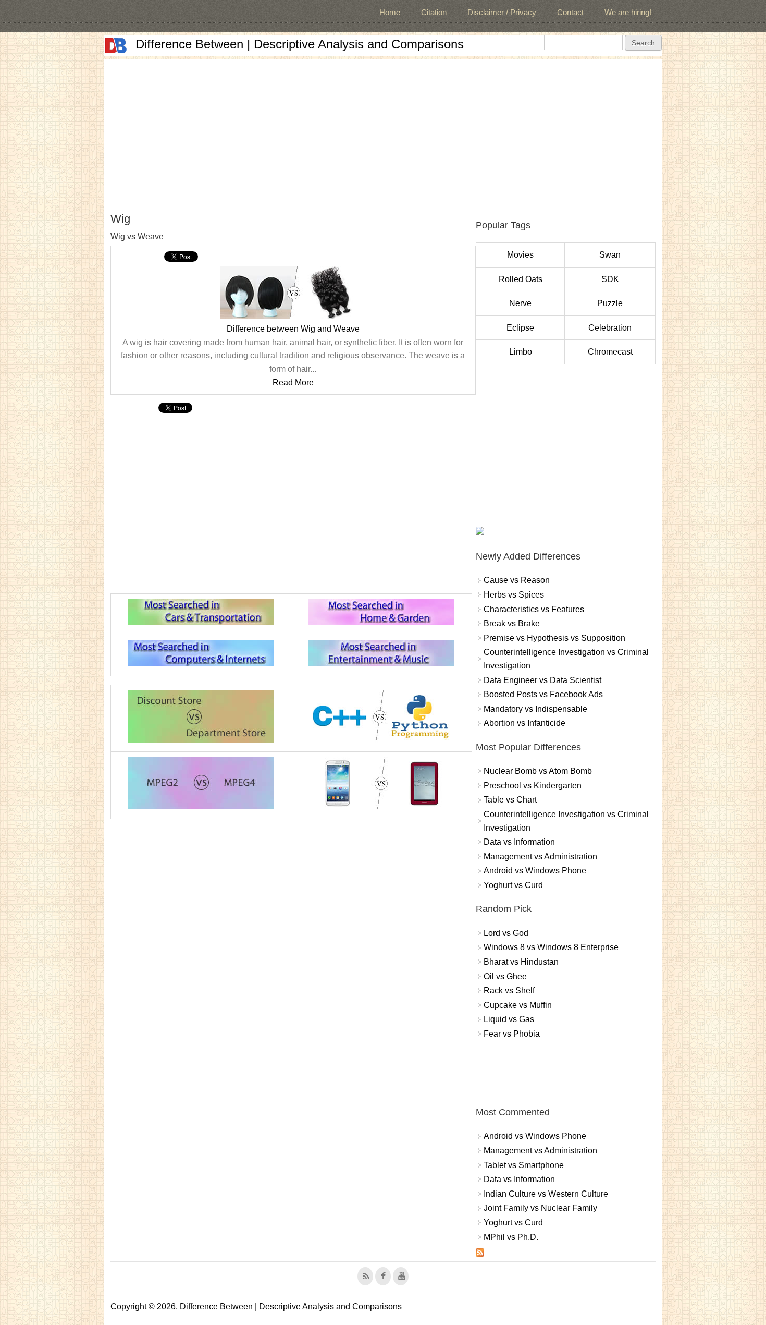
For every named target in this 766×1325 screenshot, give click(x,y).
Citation (434, 12)
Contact (570, 12)
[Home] (115, 45)
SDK (610, 279)
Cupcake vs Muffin (518, 1005)
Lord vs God (506, 933)
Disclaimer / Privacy (501, 12)
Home (389, 12)
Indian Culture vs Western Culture (546, 1193)
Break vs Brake (512, 623)
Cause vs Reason (517, 580)
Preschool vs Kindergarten (533, 785)
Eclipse (520, 327)
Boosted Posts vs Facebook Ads (543, 694)
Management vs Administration (540, 856)
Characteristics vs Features (534, 609)
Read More (293, 382)
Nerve (520, 303)
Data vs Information (519, 841)
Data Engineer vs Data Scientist (542, 680)
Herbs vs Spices (514, 594)
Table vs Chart (510, 799)
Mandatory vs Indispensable (535, 708)
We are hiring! (627, 12)
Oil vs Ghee (505, 976)
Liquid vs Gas (509, 1019)
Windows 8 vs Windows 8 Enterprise (551, 947)
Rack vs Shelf (509, 990)
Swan (610, 254)
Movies (520, 254)
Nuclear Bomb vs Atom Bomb (538, 771)
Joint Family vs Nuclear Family (540, 1208)
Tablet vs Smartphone (524, 1165)
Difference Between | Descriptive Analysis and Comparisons (299, 44)
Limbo (520, 351)
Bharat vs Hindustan (521, 961)
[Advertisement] (383, 132)
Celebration (610, 327)
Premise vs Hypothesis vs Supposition (554, 638)
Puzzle (610, 303)
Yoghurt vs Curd (513, 885)
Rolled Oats (520, 279)
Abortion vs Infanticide (524, 723)
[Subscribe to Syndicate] (480, 1253)
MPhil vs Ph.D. (511, 1237)
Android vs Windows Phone (535, 870)
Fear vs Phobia (512, 1033)
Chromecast (610, 351)
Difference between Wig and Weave (293, 328)
